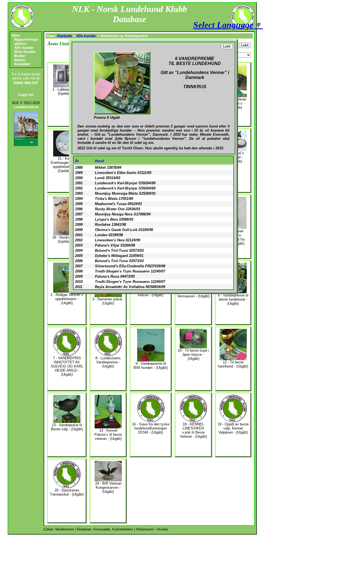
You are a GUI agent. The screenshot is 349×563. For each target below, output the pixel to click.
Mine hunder (24, 52)
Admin (19, 60)
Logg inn (26, 95)
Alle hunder (24, 48)
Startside (64, 36)
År (77, 161)
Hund (99, 161)
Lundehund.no (26, 107)
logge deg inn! (26, 82)
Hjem (15, 35)
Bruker (19, 56)
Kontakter (22, 64)
